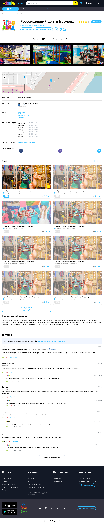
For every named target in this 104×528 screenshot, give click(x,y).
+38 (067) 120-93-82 (25, 97)
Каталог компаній (28, 9)
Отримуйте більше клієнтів (27, 143)
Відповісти (13, 357)
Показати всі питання (52, 458)
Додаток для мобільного (36, 487)
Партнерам (57, 478)
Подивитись (8, 186)
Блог (29, 490)
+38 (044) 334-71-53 (85, 478)
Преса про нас (7, 478)
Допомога (31, 478)
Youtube (21, 117)
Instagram (21, 114)
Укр (98, 3)
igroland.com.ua (23, 115)
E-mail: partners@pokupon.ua (88, 481)
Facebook (21, 112)
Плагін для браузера (34, 484)
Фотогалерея (58, 39)
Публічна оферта (58, 481)
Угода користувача (8, 484)
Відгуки (68, 39)
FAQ (29, 481)
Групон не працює (8, 490)
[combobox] (49, 3)
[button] (51, 80)
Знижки (47, 39)
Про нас (36, 39)
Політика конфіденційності (11, 487)
